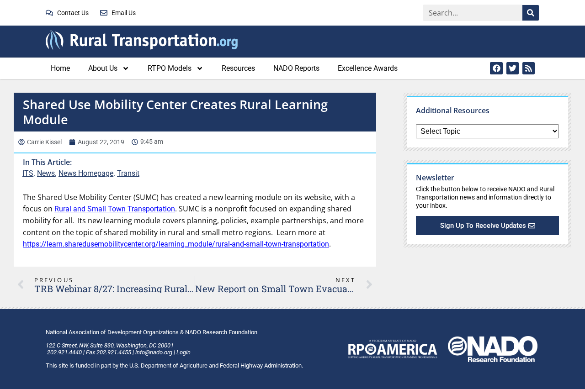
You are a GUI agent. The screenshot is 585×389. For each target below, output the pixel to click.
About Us (102, 68)
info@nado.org (153, 352)
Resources (238, 68)
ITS (27, 173)
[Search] (530, 13)
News (46, 173)
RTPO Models (169, 68)
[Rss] (528, 68)
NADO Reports (296, 68)
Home (60, 68)
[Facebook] (496, 68)
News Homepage (85, 173)
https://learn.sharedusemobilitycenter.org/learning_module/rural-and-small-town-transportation (176, 244)
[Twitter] (512, 68)
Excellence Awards (368, 68)
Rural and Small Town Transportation (114, 209)
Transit (128, 173)
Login (183, 352)
